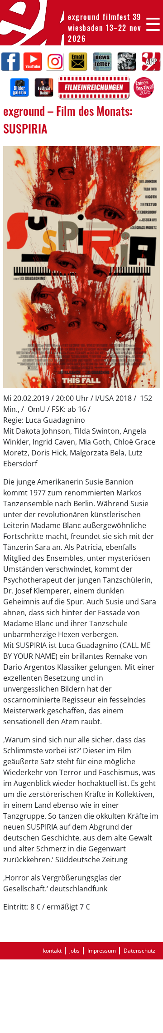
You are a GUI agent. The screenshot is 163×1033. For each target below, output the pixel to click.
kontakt (52, 950)
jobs (74, 950)
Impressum (101, 950)
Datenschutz (139, 950)
